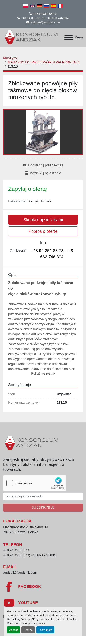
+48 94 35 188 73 (45, 13)
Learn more (45, 629)
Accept (13, 629)
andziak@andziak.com (45, 22)
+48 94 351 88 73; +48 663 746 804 (45, 18)
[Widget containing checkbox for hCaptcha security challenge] (34, 483)
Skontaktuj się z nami (43, 219)
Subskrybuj (43, 507)
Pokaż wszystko (43, 373)
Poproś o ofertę (43, 231)
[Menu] (68, 37)
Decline (28, 629)
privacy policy (36, 623)
